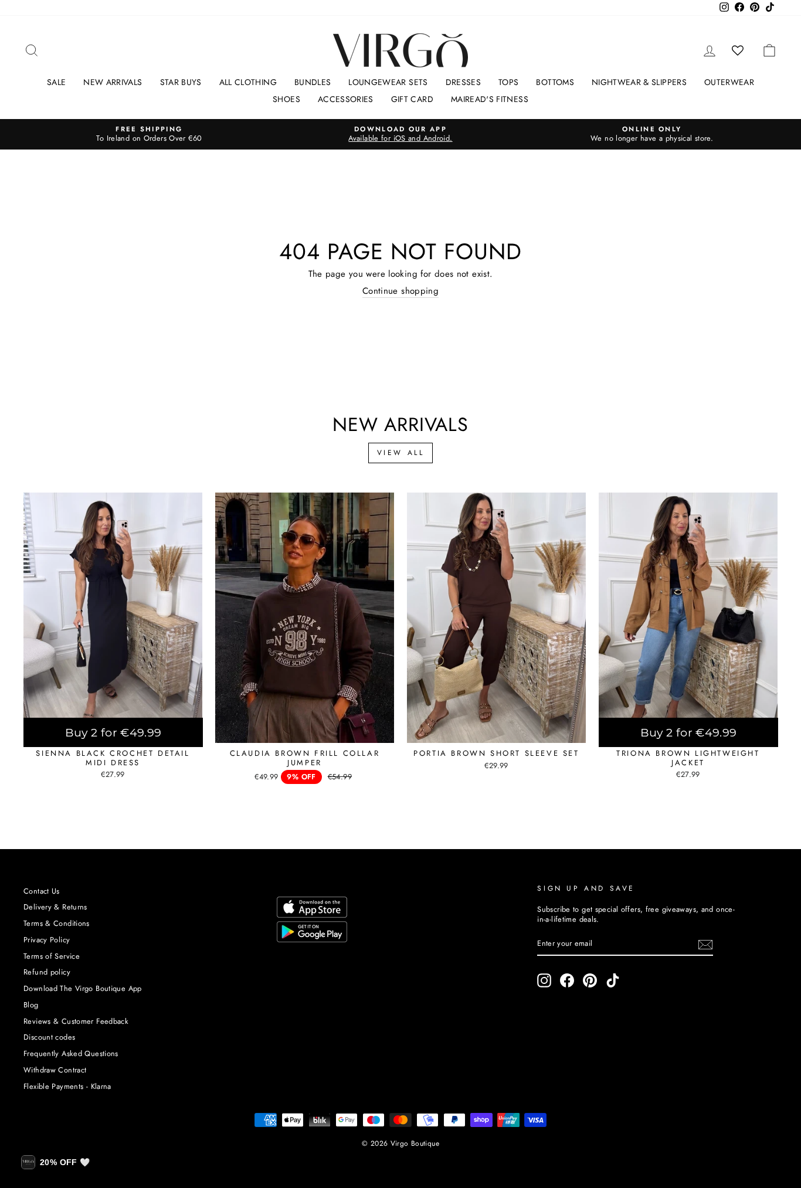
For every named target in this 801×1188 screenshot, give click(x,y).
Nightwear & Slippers (639, 82)
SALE (56, 82)
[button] (55, 1162)
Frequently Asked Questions (70, 1053)
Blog (31, 1004)
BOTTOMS (554, 82)
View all (401, 452)
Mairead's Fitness (489, 99)
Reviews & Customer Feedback (75, 1021)
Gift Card (412, 99)
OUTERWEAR (729, 82)
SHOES (286, 99)
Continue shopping (400, 291)
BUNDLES (312, 82)
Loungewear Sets (387, 82)
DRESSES (463, 82)
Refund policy (46, 971)
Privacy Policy (46, 939)
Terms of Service (51, 956)
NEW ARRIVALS (112, 82)
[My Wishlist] (738, 50)
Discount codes (49, 1037)
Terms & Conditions (56, 923)
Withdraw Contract (54, 1069)
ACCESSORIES (346, 99)
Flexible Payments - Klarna (67, 1086)
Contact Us (41, 891)
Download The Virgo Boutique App (82, 988)
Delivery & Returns (55, 906)
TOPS (508, 82)
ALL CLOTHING (248, 82)
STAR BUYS (181, 82)
